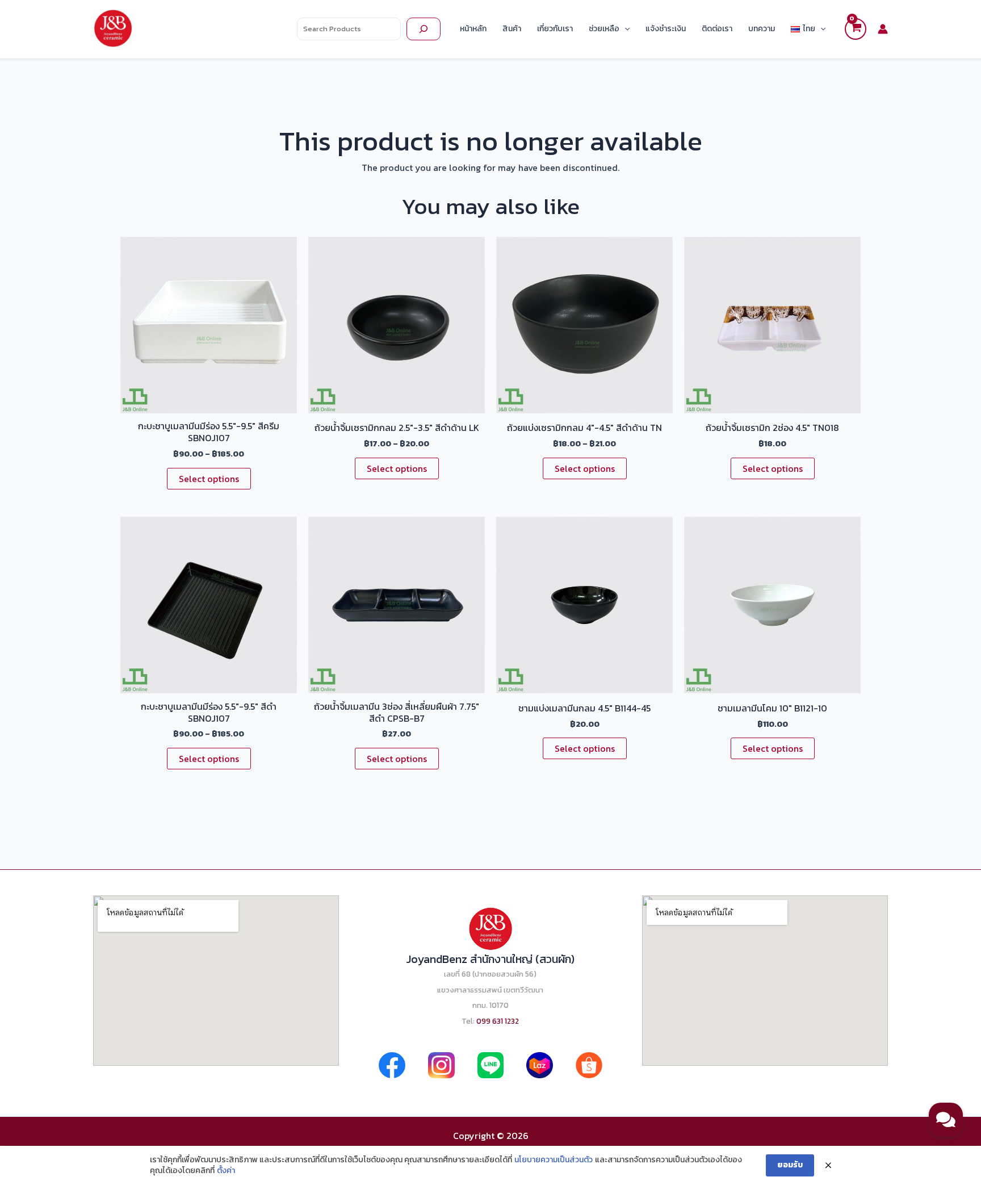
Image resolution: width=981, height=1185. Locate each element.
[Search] (423, 29)
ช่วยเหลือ (604, 29)
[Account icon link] (883, 29)
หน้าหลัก (473, 29)
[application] (624, 29)
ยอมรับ (790, 1165)
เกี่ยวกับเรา (555, 29)
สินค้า (511, 29)
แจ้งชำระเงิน (665, 29)
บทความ (761, 29)
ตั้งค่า (226, 1170)
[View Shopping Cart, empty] (855, 29)
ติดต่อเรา (717, 29)
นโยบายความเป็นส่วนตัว (553, 1160)
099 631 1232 (497, 1021)
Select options (209, 478)
